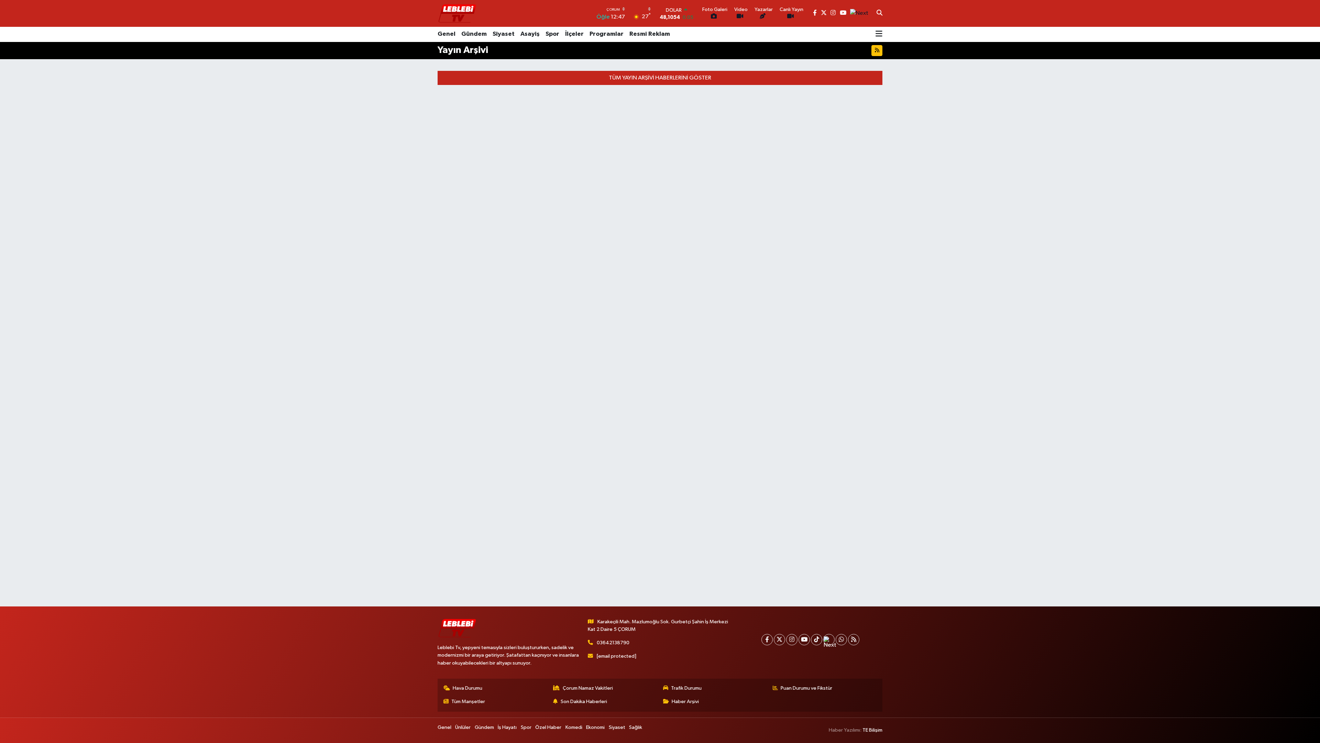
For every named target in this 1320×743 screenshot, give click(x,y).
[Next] (829, 639)
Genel (446, 34)
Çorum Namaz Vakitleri (588, 688)
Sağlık (635, 727)
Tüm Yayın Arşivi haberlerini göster (660, 78)
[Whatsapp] (841, 639)
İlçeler (574, 34)
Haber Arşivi (685, 701)
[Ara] (879, 13)
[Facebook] (767, 639)
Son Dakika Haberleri (584, 701)
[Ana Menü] (879, 34)
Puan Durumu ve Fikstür (806, 688)
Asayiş (530, 34)
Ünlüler (463, 727)
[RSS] (853, 639)
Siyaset (504, 34)
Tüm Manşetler (468, 701)
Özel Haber (548, 727)
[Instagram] (792, 639)
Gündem (474, 34)
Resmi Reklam (649, 34)
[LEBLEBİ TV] (457, 13)
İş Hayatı (507, 727)
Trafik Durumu (686, 688)
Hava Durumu (467, 688)
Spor (552, 34)
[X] (779, 639)
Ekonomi (595, 727)
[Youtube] (804, 639)
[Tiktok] (816, 639)
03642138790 (613, 642)
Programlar (607, 34)
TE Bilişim (872, 730)
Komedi (573, 727)
